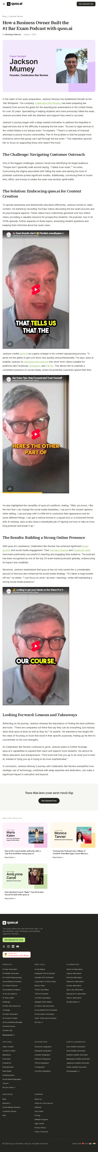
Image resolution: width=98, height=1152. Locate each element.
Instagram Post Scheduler (45, 973)
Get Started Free (86, 4)
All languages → (72, 1071)
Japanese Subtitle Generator (77, 1063)
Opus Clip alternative (74, 990)
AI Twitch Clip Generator (44, 1006)
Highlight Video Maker (43, 1002)
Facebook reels (81, 550)
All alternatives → (73, 1002)
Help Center (39, 1123)
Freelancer (7, 1063)
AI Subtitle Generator (11, 973)
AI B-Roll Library (9, 1026)
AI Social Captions (10, 994)
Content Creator (9, 1051)
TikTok (49, 365)
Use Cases (39, 1111)
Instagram (34, 365)
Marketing (6, 1055)
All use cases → (9, 1087)
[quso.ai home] (10, 923)
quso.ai (24, 353)
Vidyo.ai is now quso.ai (44, 1103)
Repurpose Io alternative (76, 994)
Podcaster (7, 1059)
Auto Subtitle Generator (75, 1047)
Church (6, 1083)
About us (38, 1099)
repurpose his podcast (36, 361)
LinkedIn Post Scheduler (44, 977)
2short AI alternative (74, 969)
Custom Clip (7, 1030)
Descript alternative (74, 977)
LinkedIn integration (42, 1055)
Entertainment (8, 1067)
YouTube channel (59, 550)
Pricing (37, 1115)
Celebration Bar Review (47, 103)
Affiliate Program (41, 1119)
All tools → (39, 1022)
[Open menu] (4, 4)
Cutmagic (6, 1010)
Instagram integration (43, 1051)
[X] (4, 946)
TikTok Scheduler (41, 994)
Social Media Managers (12, 1079)
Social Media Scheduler (12, 981)
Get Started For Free (14, 940)
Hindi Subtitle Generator (75, 1051)
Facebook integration (43, 1047)
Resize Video (40, 986)
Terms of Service (41, 1132)
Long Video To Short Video (45, 981)
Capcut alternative (73, 973)
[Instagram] (8, 946)
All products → (8, 1035)
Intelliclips (6, 1002)
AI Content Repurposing (12, 977)
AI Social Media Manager (12, 1022)
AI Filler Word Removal (11, 1006)
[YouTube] (17, 946)
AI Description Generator (44, 1014)
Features (38, 1107)
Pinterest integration (43, 1059)
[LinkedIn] (13, 946)
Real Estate (7, 1071)
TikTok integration (42, 1063)
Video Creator (8, 1047)
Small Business (8, 1075)
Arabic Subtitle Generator (76, 1067)
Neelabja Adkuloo (13, 34)
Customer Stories (16, 16)
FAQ (4, 1115)
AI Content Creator (10, 1018)
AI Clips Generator (10, 969)
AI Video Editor (8, 998)
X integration (40, 1067)
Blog (4, 16)
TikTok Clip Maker (42, 990)
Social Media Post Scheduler (46, 1010)
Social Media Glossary (11, 1107)
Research (6, 1103)
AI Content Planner (10, 986)
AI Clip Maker (40, 969)
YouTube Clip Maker (43, 998)
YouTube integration (43, 1071)
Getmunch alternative (75, 981)
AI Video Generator (10, 1014)
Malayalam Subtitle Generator (78, 1059)
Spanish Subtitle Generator (77, 1055)
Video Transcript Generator (46, 1018)
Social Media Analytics (12, 990)
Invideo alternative (73, 986)
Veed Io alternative (73, 998)
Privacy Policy (40, 1128)
